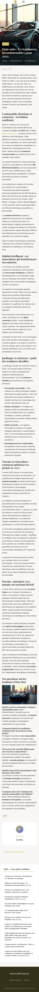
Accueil (4, 69)
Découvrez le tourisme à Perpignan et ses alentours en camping (18, 877)
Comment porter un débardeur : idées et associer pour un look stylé (19, 945)
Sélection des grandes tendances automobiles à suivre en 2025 (16, 898)
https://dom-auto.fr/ (10, 133)
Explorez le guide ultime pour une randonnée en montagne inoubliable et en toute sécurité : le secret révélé (19, 953)
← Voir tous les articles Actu (12, 852)
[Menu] (23, 1)
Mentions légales (15, 980)
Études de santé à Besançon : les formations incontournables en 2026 (18, 884)
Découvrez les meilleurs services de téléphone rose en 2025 (18, 918)
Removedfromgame (19, 973)
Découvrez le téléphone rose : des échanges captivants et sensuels (17, 891)
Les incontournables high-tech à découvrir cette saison (16, 911)
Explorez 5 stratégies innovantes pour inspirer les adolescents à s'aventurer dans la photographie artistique (18, 926)
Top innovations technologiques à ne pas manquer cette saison (19, 905)
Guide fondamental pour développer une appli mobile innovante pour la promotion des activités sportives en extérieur (19, 936)
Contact (26, 980)
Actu (5, 44)
